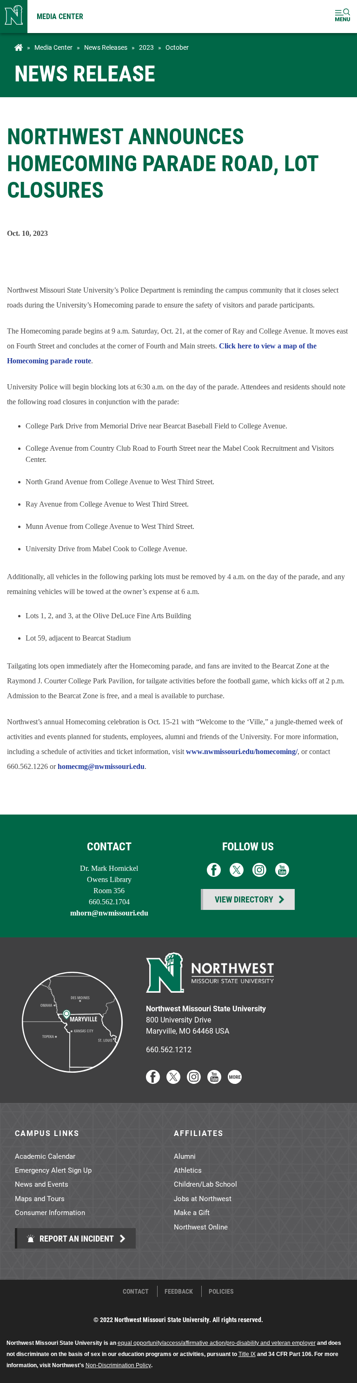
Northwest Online (201, 1226)
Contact (136, 1291)
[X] (173, 1081)
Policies (221, 1291)
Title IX (247, 1354)
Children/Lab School (205, 1184)
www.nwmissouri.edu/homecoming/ (242, 751)
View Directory (244, 899)
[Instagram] (194, 1081)
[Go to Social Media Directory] (235, 1081)
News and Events (41, 1184)
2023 (146, 47)
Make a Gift (192, 1212)
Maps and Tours (40, 1198)
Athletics (188, 1170)
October (177, 47)
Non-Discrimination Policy (118, 1365)
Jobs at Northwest (202, 1198)
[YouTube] (214, 1081)
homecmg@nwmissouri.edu (101, 766)
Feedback (179, 1291)
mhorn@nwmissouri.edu (109, 913)
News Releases (105, 47)
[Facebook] (153, 1081)
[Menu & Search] (342, 16)
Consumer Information (50, 1212)
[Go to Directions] (71, 1081)
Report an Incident (76, 1238)
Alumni (185, 1156)
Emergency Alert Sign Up (53, 1170)
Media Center (60, 16)
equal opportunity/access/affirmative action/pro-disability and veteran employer (217, 1343)
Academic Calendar (45, 1156)
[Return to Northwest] (13, 16)
